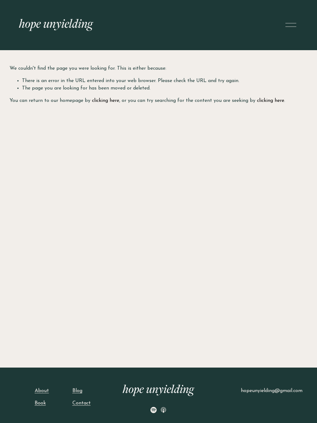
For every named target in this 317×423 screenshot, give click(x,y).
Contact (81, 403)
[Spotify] (153, 410)
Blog (77, 390)
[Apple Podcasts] (163, 410)
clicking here (105, 100)
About (42, 390)
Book (40, 403)
